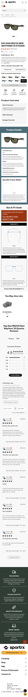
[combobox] (14, 10)
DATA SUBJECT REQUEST (14, 689)
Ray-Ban (12, 14)
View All (23, 80)
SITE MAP (10, 684)
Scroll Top (25, 642)
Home (2, 14)
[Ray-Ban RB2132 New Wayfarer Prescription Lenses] (7, 305)
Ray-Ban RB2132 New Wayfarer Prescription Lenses (7, 312)
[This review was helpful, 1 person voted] (20, 551)
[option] (4, 77)
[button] (13, 36)
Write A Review (15, 375)
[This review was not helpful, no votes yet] (23, 471)
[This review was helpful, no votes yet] (20, 442)
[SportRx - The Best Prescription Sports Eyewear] (10, 2)
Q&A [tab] (17, 338)
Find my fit (25, 694)
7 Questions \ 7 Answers (8, 51)
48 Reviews (14, 48)
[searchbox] (8, 408)
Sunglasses (7, 14)
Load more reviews (14, 557)
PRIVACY (9, 687)
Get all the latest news (12, 652)
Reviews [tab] (11, 339)
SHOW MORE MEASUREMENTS (13, 289)
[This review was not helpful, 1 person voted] (23, 442)
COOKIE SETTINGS (12, 685)
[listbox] (14, 79)
